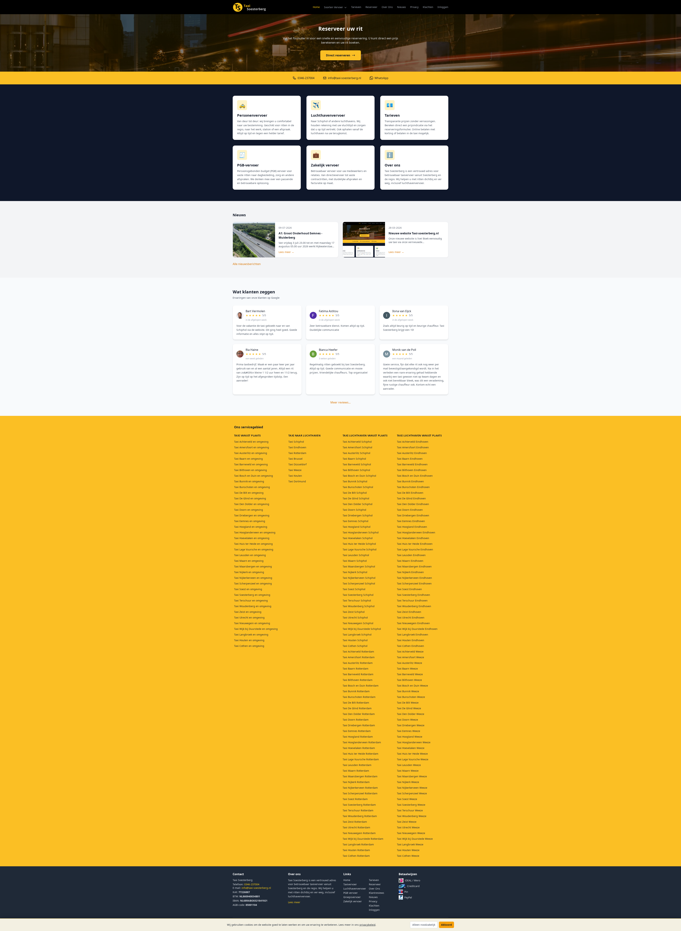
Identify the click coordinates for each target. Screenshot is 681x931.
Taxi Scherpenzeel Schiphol (359, 583)
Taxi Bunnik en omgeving (249, 481)
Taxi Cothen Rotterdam (356, 855)
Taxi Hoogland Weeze (409, 736)
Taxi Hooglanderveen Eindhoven (416, 532)
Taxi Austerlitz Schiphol (356, 453)
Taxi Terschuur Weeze (410, 810)
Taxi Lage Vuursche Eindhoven (415, 549)
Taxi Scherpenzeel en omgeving (253, 583)
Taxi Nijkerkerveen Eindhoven (414, 577)
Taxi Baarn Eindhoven (410, 458)
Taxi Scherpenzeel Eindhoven (414, 583)
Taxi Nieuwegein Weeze (411, 833)
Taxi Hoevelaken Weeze (410, 748)
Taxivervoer (350, 884)
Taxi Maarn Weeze (408, 770)
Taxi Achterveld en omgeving (251, 441)
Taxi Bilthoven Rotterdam (357, 680)
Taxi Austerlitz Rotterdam (358, 663)
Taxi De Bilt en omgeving (249, 492)
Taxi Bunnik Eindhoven (410, 481)
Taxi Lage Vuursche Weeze (412, 759)
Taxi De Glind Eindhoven (411, 498)
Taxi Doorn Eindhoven (410, 509)
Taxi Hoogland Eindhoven (412, 526)
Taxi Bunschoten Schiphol (358, 487)
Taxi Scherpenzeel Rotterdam (360, 793)
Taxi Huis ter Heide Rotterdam (360, 753)
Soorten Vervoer (334, 7)
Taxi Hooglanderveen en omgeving (254, 532)
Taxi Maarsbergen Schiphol (359, 566)
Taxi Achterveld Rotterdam (358, 651)
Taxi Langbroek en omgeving (251, 634)
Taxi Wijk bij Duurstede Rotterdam (363, 838)
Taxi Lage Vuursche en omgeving (253, 549)
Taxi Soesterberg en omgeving (252, 594)
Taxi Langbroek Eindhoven (412, 634)
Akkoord (446, 924)
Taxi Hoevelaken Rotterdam (359, 748)
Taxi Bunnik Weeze (408, 691)
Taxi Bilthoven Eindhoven (412, 470)
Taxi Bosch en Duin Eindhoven (415, 475)
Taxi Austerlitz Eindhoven (412, 453)
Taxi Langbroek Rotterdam (358, 844)
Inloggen (443, 7)
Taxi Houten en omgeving (249, 640)
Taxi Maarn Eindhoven (410, 560)
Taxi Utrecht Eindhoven (410, 617)
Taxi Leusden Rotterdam (357, 765)
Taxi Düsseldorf (297, 464)
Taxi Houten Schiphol (355, 640)
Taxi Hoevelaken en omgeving (251, 538)
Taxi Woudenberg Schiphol (359, 606)
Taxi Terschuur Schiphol (357, 600)
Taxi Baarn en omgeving (248, 458)
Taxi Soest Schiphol (354, 589)
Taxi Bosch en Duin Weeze (412, 685)
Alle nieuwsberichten (247, 264)
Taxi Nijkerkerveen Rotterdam (360, 787)
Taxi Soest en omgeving (248, 589)
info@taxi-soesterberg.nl (256, 888)
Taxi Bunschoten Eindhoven (413, 487)
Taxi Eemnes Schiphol (355, 521)
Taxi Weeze (294, 470)
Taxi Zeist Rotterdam (355, 821)
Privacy (414, 7)
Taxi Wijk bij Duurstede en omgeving (256, 629)
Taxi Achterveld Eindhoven (412, 441)
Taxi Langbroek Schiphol (357, 634)
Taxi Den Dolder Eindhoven (413, 504)
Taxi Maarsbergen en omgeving (253, 566)
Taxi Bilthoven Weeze (409, 680)
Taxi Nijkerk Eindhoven (410, 572)
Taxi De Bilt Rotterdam (356, 702)
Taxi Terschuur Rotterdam (358, 810)
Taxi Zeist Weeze (406, 821)
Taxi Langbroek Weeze (410, 844)
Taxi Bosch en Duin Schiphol (359, 475)
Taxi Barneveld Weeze (410, 674)
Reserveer (371, 7)
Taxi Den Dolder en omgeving (251, 504)
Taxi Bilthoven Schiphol (356, 470)
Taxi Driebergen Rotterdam (359, 725)
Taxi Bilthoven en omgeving (250, 470)
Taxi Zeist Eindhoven (409, 612)
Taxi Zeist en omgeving (247, 612)
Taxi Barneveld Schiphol (357, 464)
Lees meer (294, 902)
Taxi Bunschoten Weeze (411, 697)
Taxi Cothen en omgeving (249, 646)
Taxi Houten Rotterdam (356, 850)
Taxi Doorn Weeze (407, 719)
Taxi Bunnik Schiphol (355, 481)
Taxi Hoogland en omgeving (250, 526)
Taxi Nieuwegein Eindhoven (413, 623)
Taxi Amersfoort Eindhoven (413, 447)
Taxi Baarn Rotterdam (355, 668)
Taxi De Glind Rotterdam (357, 708)
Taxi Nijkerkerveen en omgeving (253, 577)
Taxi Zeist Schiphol (354, 612)
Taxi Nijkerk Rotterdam (356, 782)
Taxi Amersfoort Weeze (410, 657)
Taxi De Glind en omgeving (250, 498)
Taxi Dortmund (297, 481)
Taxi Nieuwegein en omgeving (252, 623)
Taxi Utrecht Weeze (408, 827)
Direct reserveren (338, 55)
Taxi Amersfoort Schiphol (357, 447)
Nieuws (401, 7)
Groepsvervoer (352, 897)
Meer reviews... (340, 402)
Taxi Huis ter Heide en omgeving (253, 543)
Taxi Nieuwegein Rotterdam (359, 833)
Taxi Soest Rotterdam (355, 799)
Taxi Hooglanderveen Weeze (413, 742)
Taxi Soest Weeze (407, 799)
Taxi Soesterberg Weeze (411, 804)
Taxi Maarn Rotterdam (356, 770)
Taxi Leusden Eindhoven (411, 555)
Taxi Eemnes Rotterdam (357, 731)
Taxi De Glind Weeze (409, 708)
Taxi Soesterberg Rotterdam (359, 804)
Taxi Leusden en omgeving (250, 555)
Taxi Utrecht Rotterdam (356, 827)
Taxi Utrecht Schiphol (355, 617)
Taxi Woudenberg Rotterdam (360, 816)
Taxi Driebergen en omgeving (251, 515)
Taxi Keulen (295, 475)
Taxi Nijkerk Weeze (408, 782)
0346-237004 (251, 884)
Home (316, 7)
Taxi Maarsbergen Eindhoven (414, 566)
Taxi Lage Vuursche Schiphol (360, 549)
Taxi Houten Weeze (408, 850)
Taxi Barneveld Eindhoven (412, 464)
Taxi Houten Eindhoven (410, 640)
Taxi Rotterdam (297, 453)
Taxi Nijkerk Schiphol (355, 572)
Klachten (428, 7)
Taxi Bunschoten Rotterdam (359, 697)
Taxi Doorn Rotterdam (356, 719)
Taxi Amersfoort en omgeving (251, 447)
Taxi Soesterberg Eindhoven (413, 594)
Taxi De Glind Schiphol (356, 498)
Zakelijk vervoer (352, 901)
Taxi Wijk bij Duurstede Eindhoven (417, 629)
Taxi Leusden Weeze (409, 765)
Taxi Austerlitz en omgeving (250, 453)
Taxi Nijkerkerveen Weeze (412, 787)
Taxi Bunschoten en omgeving (252, 487)
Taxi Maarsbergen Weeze (412, 776)
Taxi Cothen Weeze (408, 855)
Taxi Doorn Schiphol (354, 509)
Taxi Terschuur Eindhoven (412, 600)
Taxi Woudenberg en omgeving (252, 606)
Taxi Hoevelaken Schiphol (358, 538)
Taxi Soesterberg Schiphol (358, 594)
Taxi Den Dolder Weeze (410, 714)
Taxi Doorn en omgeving (248, 509)
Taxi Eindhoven (297, 447)
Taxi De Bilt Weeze (408, 702)
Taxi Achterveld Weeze (410, 651)
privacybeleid (367, 924)
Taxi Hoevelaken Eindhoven (413, 538)
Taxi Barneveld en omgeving (251, 464)
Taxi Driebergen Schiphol (358, 515)
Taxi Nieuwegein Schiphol (358, 623)
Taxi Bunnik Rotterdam (356, 691)
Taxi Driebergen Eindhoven (413, 515)
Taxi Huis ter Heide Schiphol (359, 543)
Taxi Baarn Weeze (407, 668)
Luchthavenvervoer (354, 888)
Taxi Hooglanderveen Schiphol (361, 532)
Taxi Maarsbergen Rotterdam (360, 776)
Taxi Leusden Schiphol (356, 555)
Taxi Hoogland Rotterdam (358, 736)
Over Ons (387, 7)
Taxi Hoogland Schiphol (356, 526)
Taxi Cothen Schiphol (355, 646)
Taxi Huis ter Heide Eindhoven (415, 543)
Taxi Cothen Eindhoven (410, 646)
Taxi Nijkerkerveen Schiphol (359, 577)
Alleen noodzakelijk (423, 924)
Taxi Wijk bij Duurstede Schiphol (362, 629)
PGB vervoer (350, 892)
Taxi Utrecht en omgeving (249, 617)
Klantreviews (376, 892)
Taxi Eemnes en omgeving (249, 521)
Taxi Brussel (295, 458)
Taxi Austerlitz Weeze (409, 663)
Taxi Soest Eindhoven (409, 589)
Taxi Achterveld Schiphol (357, 441)
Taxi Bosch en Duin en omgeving (253, 475)
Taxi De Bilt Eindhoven (410, 492)
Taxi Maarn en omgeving (249, 560)
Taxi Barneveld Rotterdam (358, 674)
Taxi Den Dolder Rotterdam (359, 714)
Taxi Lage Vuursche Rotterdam (361, 759)
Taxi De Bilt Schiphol (355, 492)
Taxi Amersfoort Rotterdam (359, 657)
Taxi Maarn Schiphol (355, 560)
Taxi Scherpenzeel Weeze (412, 793)
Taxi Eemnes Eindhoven (411, 521)
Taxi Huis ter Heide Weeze (412, 753)
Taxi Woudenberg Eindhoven (414, 606)
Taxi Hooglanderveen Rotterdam (362, 742)
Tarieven (356, 7)
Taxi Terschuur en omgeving (251, 600)
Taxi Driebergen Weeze (410, 725)
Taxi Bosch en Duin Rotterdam (360, 685)
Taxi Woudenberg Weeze (411, 816)
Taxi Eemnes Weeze (408, 731)
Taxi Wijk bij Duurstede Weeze (415, 838)
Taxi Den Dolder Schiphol (357, 504)
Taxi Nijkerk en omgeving (249, 572)
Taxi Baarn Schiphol (354, 458)
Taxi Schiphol (296, 441)
